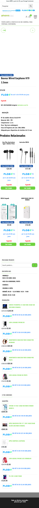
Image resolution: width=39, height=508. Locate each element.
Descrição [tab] (5, 113)
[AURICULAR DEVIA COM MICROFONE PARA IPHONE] (32, 30)
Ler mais (8, 188)
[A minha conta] (26, 16)
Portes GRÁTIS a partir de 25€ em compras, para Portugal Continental (17, 23)
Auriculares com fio (23, 105)
